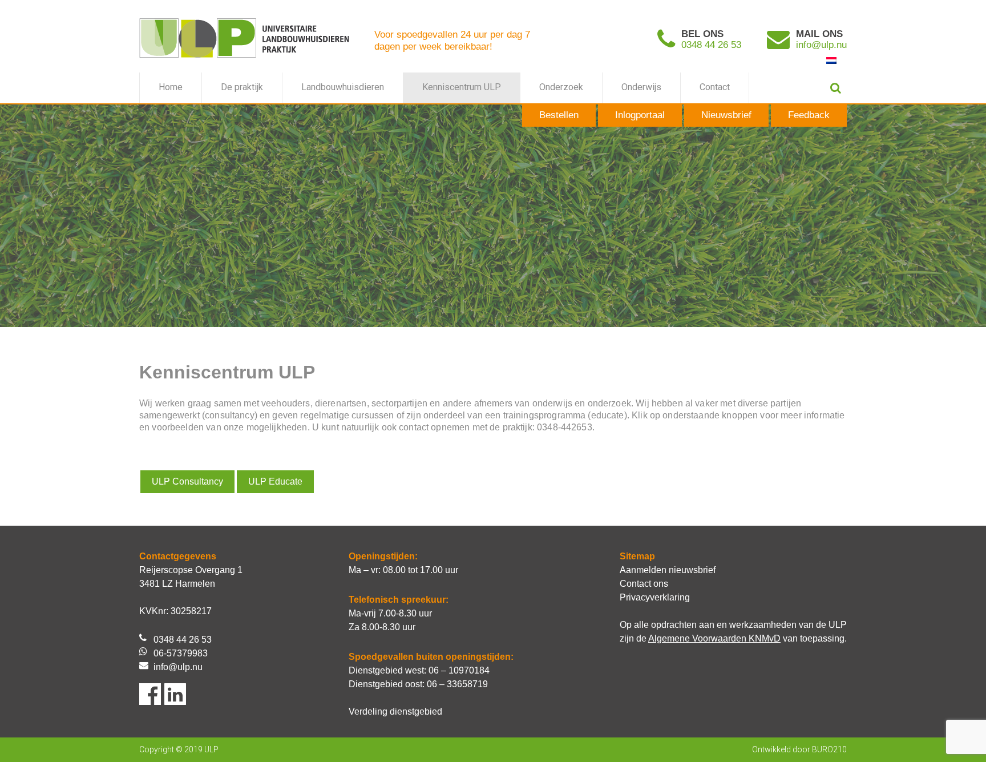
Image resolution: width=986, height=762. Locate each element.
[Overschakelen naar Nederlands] (831, 60)
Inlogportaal (640, 115)
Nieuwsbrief (726, 115)
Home (171, 87)
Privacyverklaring (655, 597)
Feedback (809, 115)
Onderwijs (641, 87)
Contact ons (644, 583)
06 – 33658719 (457, 684)
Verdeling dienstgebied (395, 711)
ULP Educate (275, 481)
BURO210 (829, 749)
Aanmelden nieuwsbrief (668, 570)
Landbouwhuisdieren (342, 87)
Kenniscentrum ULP (461, 87)
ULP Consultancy (187, 481)
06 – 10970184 (459, 670)
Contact (715, 87)
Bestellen (559, 115)
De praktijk (242, 87)
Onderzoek (561, 87)
